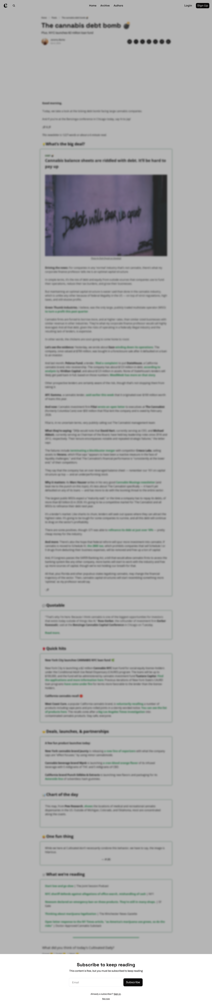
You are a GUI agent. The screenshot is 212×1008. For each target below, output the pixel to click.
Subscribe (133, 982)
